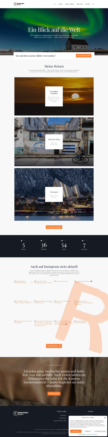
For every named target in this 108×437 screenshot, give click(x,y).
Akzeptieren (76, 431)
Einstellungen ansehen (100, 431)
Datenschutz (89, 434)
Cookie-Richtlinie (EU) (60, 421)
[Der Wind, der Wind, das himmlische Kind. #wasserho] (64, 330)
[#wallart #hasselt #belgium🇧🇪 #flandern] (84, 290)
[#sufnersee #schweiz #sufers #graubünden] (24, 330)
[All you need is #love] (64, 290)
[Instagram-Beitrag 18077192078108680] (84, 330)
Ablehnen (88, 431)
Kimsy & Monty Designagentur (65, 429)
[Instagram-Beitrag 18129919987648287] (24, 290)
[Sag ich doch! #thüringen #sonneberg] (64, 310)
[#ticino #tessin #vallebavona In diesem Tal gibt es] (44, 330)
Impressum (95, 434)
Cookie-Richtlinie (82, 434)
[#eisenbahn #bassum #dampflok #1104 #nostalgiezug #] (84, 310)
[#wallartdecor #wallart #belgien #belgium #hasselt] (24, 310)
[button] (105, 417)
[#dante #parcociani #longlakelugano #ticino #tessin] (44, 290)
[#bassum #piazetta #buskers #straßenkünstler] (44, 310)
